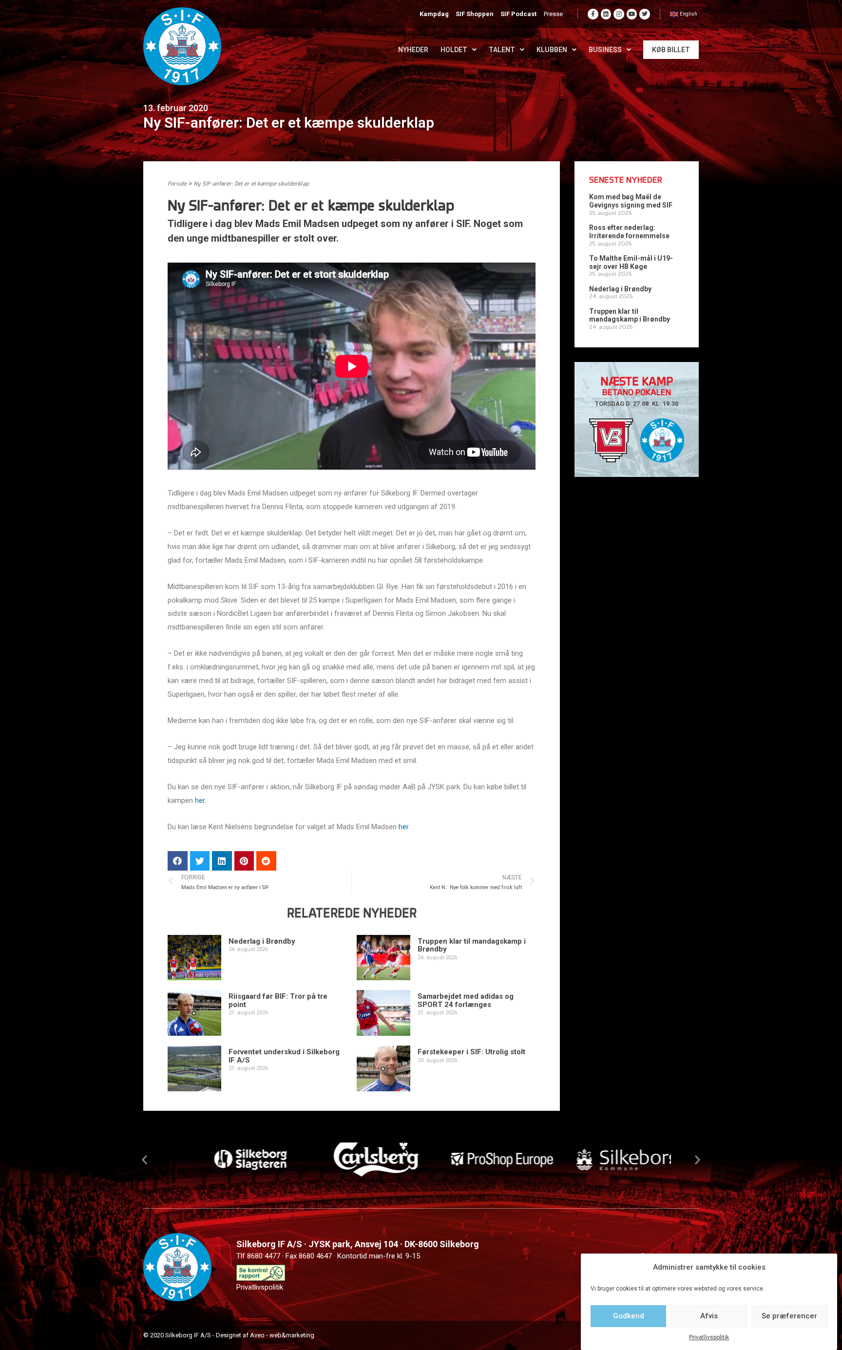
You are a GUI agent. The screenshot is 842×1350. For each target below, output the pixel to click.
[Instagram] (618, 14)
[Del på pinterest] (244, 861)
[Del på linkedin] (222, 861)
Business (605, 50)
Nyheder (413, 50)
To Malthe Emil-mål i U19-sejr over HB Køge (631, 262)
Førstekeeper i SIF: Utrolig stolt (471, 1051)
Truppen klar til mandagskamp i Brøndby (472, 945)
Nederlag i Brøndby (262, 941)
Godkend (628, 1316)
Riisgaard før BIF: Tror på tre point (278, 1000)
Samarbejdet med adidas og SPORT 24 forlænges (466, 1000)
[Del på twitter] (200, 861)
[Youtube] (632, 14)
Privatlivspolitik (709, 1337)
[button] (144, 1159)
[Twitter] (644, 14)
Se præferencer (789, 1316)
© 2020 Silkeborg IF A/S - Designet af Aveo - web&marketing (228, 1335)
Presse (553, 14)
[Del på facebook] (178, 861)
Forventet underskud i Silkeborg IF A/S (284, 1056)
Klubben (551, 50)
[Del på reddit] (266, 861)
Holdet (453, 50)
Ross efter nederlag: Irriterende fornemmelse (629, 232)
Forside (177, 184)
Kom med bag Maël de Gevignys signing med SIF (630, 201)
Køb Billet (671, 50)
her (200, 800)
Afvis (709, 1316)
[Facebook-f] (593, 14)
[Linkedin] (606, 14)
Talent (502, 50)
